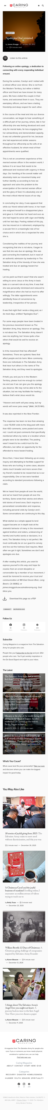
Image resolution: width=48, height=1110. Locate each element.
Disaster (21, 1074)
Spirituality (37, 1078)
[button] (5, 5)
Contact (18, 1066)
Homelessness (34, 1074)
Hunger (9, 1078)
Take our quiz (39, 766)
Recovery (11, 1074)
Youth (17, 1078)
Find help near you (24, 1057)
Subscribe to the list (24, 653)
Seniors (26, 1078)
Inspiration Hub (19, 609)
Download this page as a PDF (23, 598)
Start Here (30, 1066)
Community (10, 33)
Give (39, 1066)
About (10, 1066)
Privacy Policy (22, 1100)
